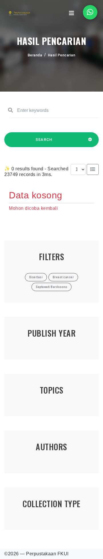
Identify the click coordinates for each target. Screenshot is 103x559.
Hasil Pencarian (62, 55)
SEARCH (44, 139)
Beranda (35, 55)
